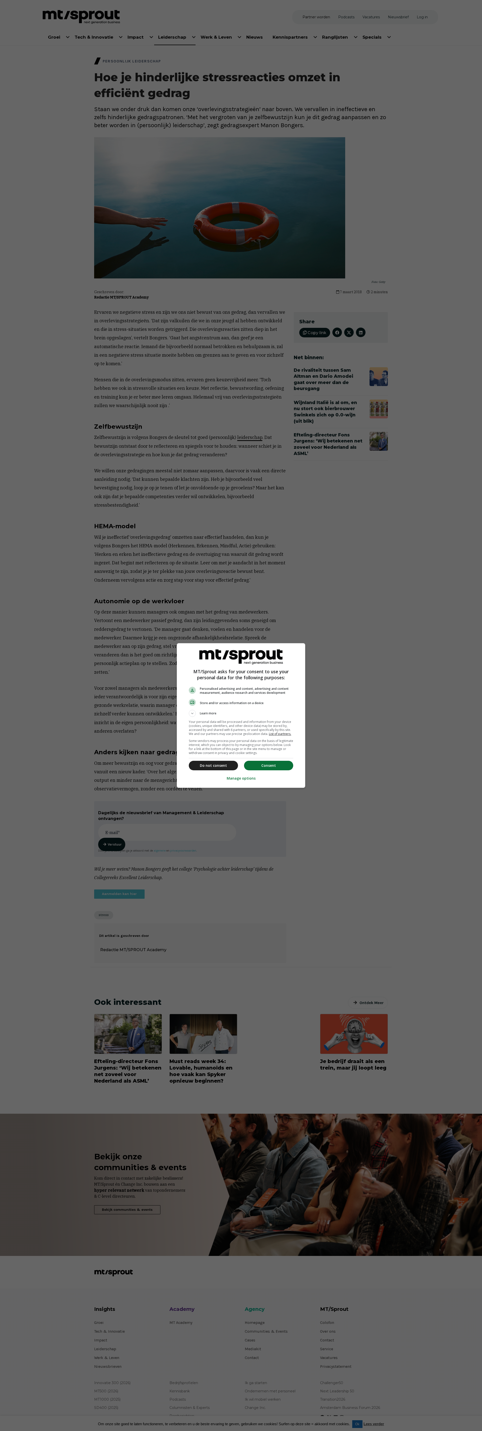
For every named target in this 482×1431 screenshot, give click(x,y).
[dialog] (241, 715)
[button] (241, 713)
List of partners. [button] (280, 734)
